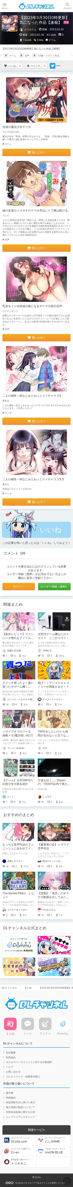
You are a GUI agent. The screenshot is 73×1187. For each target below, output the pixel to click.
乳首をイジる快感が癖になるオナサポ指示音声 (32, 306)
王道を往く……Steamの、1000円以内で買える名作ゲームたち (54, 784)
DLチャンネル (36, 6)
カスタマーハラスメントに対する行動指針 (29, 1062)
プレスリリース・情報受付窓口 (23, 1076)
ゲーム (52, 39)
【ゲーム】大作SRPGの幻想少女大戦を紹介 (17, 782)
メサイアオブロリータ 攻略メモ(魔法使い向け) (18, 733)
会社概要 (11, 1052)
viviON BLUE (55, 1151)
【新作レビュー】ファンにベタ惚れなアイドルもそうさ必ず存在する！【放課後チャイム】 (18, 639)
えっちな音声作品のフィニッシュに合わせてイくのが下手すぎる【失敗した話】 (18, 850)
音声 (27, 55)
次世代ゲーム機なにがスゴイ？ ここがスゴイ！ (53, 636)
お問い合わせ (13, 1071)
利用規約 (11, 1057)
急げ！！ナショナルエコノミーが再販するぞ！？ (53, 684)
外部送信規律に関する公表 (20, 1112)
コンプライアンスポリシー (20, 1116)
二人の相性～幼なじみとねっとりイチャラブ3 (31, 395)
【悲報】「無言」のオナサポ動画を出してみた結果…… (53, 896)
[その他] (58, 66)
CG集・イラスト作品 (48, 55)
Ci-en (21, 1151)
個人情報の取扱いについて (20, 1107)
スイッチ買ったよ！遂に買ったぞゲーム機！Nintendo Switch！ (18, 686)
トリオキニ (20, 1161)
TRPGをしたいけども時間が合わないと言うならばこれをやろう (53, 735)
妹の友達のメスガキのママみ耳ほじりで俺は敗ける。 (36, 210)
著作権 (9, 1092)
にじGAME (55, 1140)
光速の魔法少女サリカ (16, 126)
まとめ (28, 987)
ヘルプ (9, 1066)
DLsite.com (20, 1140)
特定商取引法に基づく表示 (20, 1102)
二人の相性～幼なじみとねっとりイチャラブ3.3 (33, 479)
